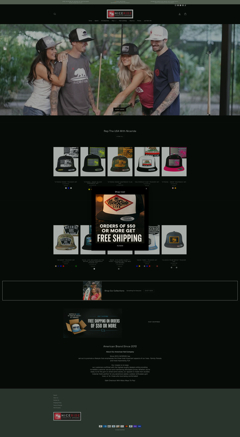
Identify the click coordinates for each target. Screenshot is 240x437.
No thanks (120, 245)
